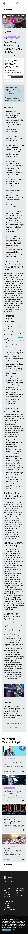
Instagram (21, 890)
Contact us (6, 892)
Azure (20, 335)
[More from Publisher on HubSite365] (21, 72)
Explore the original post (13, 723)
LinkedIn (21, 895)
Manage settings (18, 929)
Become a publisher (9, 894)
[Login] (24, 3)
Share (9, 31)
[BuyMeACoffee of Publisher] (15, 72)
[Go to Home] (3, 3)
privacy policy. (20, 927)
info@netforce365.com (9, 909)
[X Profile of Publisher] (12, 72)
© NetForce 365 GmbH (8, 881)
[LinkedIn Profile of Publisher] (9, 72)
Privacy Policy (7, 888)
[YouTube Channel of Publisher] (6, 72)
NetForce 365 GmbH (9, 901)
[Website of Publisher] (17, 72)
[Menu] (20, 3)
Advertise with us (8, 896)
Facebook (21, 888)
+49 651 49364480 (8, 907)
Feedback (15, 727)
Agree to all (6, 929)
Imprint (5, 890)
